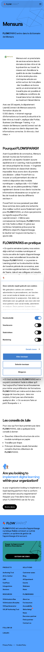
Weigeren (22, 372)
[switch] (38, 325)
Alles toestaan (22, 357)
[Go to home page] (15, 523)
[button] (40, 4)
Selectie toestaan (22, 364)
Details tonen (31, 349)
